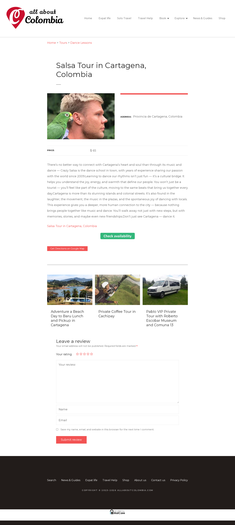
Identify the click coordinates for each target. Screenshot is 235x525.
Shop (222, 18)
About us (140, 480)
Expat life (105, 18)
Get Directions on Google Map (67, 248)
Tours (63, 43)
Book (162, 18)
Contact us (158, 480)
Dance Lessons (81, 43)
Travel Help (145, 18)
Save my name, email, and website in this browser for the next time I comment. (107, 429)
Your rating (64, 354)
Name (62, 410)
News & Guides (202, 18)
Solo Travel (124, 18)
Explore (180, 18)
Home (88, 18)
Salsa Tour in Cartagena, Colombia (72, 226)
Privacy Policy (179, 480)
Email (62, 420)
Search (51, 480)
